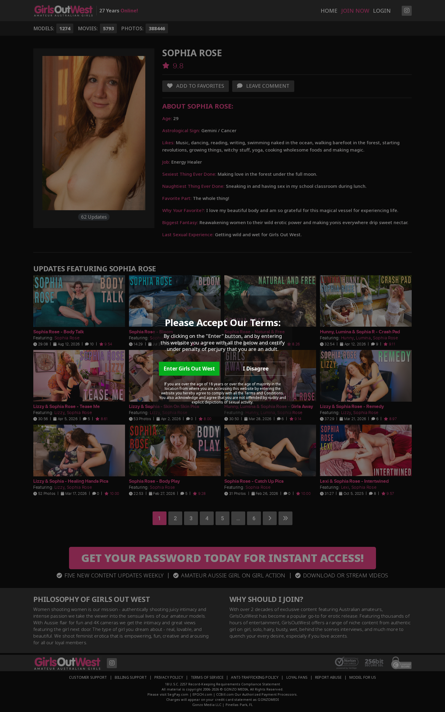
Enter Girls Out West (189, 368)
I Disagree (256, 368)
